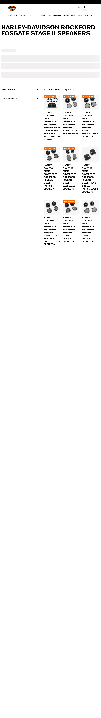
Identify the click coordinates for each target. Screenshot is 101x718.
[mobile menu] (90, 8)
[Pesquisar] (79, 8)
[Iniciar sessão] (84, 8)
